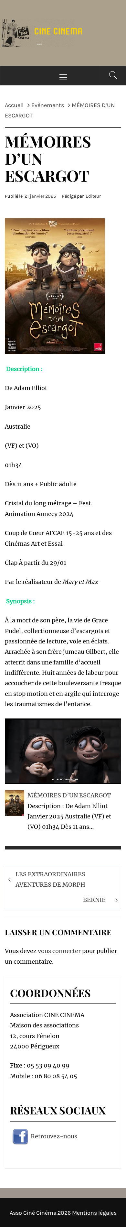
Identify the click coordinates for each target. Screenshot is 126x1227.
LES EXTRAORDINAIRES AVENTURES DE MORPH (50, 879)
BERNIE (94, 900)
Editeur (93, 196)
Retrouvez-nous (54, 1136)
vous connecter (59, 951)
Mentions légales (94, 1212)
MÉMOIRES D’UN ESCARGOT (69, 795)
